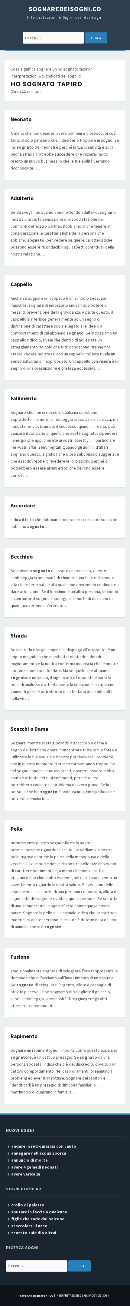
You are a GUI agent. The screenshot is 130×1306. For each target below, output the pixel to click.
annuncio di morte (29, 1160)
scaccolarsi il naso (29, 1225)
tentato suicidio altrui (33, 1232)
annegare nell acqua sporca (38, 1153)
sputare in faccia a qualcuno (39, 1212)
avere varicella (25, 1174)
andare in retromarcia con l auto (43, 1146)
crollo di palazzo (27, 1205)
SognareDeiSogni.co (65, 9)
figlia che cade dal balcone (37, 1219)
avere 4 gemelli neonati (34, 1167)
